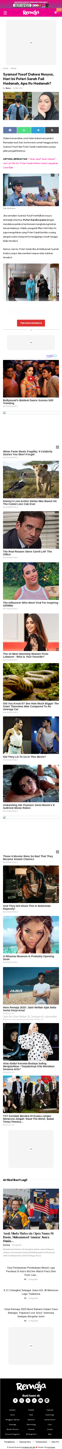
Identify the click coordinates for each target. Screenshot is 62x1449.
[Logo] (31, 12)
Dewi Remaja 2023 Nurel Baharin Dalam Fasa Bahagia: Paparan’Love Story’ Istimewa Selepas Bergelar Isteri (31, 1313)
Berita (13, 68)
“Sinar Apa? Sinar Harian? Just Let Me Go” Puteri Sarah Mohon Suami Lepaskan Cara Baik (30, 163)
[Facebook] (15, 1400)
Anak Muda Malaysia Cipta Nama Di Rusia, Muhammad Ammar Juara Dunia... (28, 1237)
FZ (25, 1279)
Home (5, 68)
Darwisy (6, 1245)
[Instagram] (21, 1400)
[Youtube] (40, 1400)
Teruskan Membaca (31, 323)
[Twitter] (28, 1400)
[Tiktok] (34, 1400)
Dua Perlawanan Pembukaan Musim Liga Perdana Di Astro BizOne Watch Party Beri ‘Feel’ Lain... (31, 1271)
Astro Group (51, 1447)
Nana (8, 88)
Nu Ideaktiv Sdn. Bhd (28, 1447)
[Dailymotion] (47, 1400)
